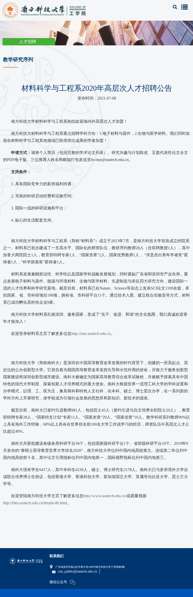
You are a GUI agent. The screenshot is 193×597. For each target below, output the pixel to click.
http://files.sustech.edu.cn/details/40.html (35, 503)
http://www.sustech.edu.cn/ (104, 496)
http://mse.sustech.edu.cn (91, 333)
